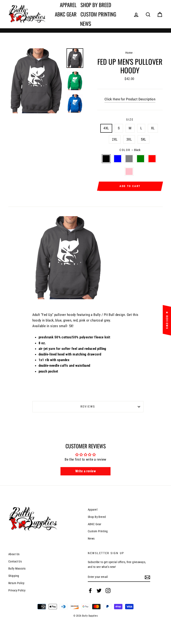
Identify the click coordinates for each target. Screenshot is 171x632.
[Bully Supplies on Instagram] (108, 590)
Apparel (68, 5)
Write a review (85, 471)
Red (152, 158)
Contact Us (15, 561)
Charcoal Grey (129, 158)
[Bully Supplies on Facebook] (90, 590)
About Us (13, 554)
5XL (143, 139)
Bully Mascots (17, 568)
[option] (35, 80)
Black (106, 158)
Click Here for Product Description (129, 99)
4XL (106, 128)
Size (130, 119)
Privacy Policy (16, 590)
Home (129, 53)
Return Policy (16, 583)
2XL (114, 139)
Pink (129, 171)
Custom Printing (98, 14)
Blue (117, 158)
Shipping (13, 576)
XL (153, 128)
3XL (129, 139)
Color (129, 150)
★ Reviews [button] (166, 320)
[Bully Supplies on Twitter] (99, 590)
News (85, 23)
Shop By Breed (95, 5)
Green (140, 158)
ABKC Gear (66, 14)
